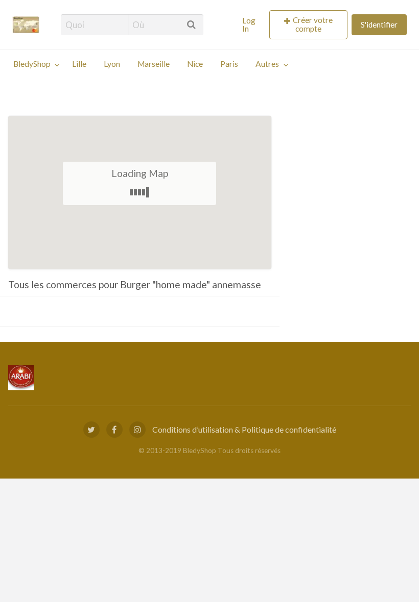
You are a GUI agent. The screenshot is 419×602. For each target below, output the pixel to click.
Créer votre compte (313, 24)
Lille (79, 63)
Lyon (112, 63)
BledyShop (32, 63)
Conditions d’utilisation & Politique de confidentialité (244, 429)
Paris (229, 63)
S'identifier (379, 24)
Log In (248, 24)
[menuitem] (252, 25)
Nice (195, 63)
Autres (267, 63)
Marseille (153, 63)
